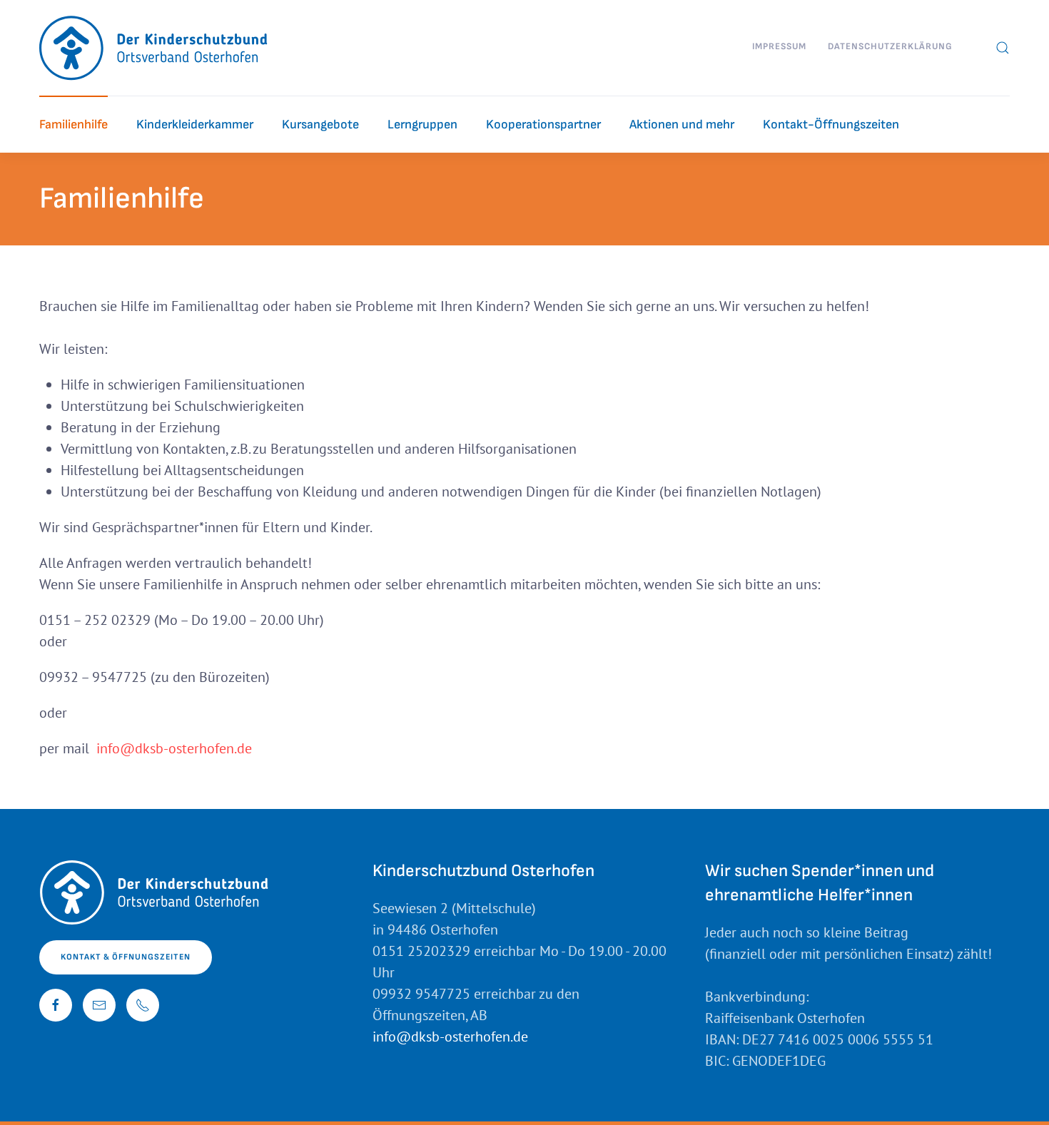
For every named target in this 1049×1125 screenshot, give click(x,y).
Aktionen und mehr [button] (681, 124)
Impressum (779, 46)
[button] (1002, 48)
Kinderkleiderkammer (194, 124)
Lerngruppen (422, 124)
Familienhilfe (73, 124)
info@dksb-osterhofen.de (174, 748)
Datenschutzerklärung (890, 46)
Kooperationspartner (543, 124)
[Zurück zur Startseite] (154, 47)
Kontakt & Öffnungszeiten (126, 957)
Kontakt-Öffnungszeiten (831, 124)
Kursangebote (320, 124)
